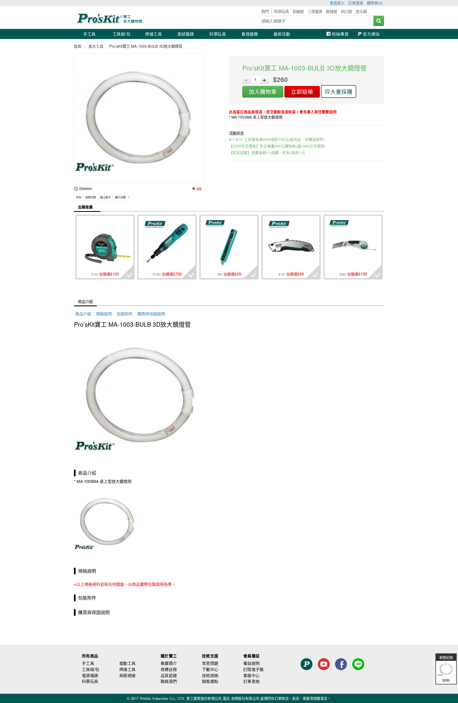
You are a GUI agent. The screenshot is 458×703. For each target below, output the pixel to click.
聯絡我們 (169, 681)
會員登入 (337, 3)
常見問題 (210, 663)
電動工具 (127, 663)
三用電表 (314, 11)
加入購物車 (263, 91)
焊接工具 (153, 34)
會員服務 (249, 34)
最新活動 (282, 34)
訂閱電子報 (253, 669)
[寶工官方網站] (306, 673)
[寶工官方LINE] (358, 673)
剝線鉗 (298, 11)
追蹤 (199, 188)
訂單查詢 (355, 3)
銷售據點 (210, 681)
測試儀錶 (185, 34)
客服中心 (251, 675)
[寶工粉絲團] (341, 673)
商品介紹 (85, 301)
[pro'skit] (110, 22)
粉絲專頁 (340, 34)
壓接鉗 (331, 11)
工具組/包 (122, 34)
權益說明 (251, 663)
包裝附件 (125, 313)
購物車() (375, 3)
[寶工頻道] (324, 673)
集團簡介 (169, 663)
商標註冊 (169, 669)
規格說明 (104, 313)
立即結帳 (302, 91)
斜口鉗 (346, 11)
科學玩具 (281, 11)
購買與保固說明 (151, 313)
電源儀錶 (90, 675)
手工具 (89, 34)
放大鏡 (361, 11)
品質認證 (169, 675)
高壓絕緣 (127, 675)
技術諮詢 (210, 675)
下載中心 (210, 669)
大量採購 (341, 91)
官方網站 (371, 34)
